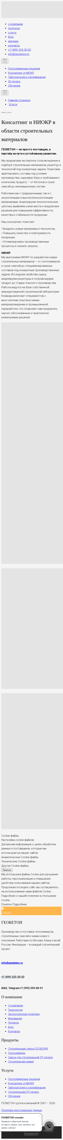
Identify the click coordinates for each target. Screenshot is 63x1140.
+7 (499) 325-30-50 (19, 49)
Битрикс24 (31, 1133)
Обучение (14, 85)
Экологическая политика (23, 1014)
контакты (14, 45)
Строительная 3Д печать (23, 1092)
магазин (13, 41)
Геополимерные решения (24, 68)
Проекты (13, 1022)
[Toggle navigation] (4, 61)
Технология (15, 1009)
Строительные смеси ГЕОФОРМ (28, 1048)
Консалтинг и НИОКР (21, 72)
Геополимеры (16, 1053)
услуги (12, 32)
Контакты (14, 1031)
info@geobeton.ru (18, 54)
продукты (14, 28)
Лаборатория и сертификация (27, 77)
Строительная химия (21, 1061)
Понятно (7, 870)
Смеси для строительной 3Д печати (30, 1057)
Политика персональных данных (21, 1110)
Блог (11, 36)
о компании (15, 24)
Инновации (15, 1018)
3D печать (14, 81)
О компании (15, 1005)
